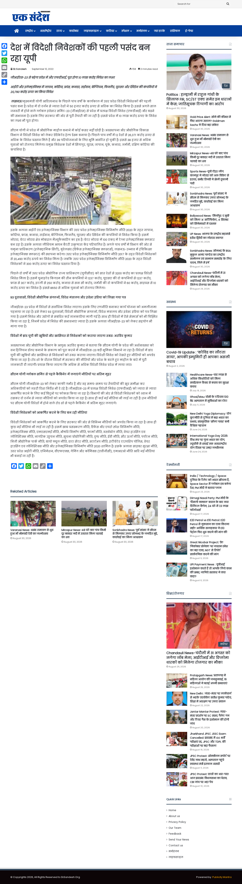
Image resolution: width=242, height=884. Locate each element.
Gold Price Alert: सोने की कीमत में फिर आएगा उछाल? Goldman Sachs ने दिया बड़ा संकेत (210, 121)
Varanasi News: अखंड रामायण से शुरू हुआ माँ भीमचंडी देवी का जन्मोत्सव (32, 531)
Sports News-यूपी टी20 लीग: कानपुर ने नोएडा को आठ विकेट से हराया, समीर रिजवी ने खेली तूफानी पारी (209, 177)
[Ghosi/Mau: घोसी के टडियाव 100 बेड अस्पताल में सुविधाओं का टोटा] (176, 402)
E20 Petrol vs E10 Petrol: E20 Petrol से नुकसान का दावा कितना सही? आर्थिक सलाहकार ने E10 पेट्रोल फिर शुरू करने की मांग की (209, 526)
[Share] (4, 82)
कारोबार (73, 31)
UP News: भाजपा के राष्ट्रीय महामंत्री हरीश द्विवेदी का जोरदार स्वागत (210, 236)
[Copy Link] (4, 74)
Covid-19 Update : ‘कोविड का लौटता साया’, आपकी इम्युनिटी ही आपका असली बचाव (198, 357)
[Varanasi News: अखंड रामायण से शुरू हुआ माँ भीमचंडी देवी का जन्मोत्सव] (33, 513)
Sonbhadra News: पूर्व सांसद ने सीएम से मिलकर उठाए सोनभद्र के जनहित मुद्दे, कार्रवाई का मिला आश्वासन (135, 533)
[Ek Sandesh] (30, 16)
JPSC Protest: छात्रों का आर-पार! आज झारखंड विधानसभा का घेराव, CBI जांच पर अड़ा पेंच (209, 778)
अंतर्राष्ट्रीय (45, 31)
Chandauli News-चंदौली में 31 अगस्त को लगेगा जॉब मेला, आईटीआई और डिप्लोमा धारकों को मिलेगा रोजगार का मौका (209, 279)
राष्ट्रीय (29, 31)
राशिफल (175, 31)
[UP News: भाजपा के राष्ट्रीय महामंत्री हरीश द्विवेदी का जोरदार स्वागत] (176, 239)
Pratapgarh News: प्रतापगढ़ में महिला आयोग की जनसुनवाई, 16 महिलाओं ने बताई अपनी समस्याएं (208, 679)
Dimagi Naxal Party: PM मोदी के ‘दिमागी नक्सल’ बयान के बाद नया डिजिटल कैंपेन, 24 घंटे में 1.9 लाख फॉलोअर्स (209, 504)
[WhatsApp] (4, 60)
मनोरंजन (142, 31)
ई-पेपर (189, 31)
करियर (110, 31)
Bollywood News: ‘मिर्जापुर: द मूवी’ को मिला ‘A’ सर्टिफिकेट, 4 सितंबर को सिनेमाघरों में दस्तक (210, 220)
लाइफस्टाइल (91, 31)
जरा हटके (159, 31)
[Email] (4, 67)
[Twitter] (4, 53)
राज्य (59, 31)
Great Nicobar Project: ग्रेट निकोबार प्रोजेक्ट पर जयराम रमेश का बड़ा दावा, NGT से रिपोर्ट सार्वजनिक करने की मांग (209, 548)
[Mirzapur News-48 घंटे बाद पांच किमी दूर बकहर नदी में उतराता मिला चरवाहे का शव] (84, 513)
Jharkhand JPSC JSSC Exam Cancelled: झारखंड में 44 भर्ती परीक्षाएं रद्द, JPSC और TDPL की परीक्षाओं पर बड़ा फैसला (208, 740)
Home (172, 810)
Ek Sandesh (20, 69)
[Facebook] (4, 46)
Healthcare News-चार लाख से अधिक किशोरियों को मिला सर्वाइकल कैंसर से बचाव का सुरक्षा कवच (209, 380)
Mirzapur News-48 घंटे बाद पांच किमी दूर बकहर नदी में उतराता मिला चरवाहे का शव (83, 533)
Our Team (175, 828)
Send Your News (179, 839)
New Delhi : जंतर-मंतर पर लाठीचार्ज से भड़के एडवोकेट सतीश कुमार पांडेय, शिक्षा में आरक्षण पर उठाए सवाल (211, 697)
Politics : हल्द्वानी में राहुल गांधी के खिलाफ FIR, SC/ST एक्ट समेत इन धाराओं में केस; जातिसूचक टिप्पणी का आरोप (198, 99)
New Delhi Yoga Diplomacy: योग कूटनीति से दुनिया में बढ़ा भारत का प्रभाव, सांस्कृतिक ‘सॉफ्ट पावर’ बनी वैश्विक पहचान (210, 419)
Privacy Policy (177, 822)
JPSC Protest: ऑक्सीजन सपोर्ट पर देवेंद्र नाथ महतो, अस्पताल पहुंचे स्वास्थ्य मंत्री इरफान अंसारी (210, 760)
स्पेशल (125, 31)
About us (174, 816)
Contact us (176, 845)
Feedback (175, 834)
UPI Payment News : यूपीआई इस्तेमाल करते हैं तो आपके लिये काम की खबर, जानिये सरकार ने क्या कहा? (211, 570)
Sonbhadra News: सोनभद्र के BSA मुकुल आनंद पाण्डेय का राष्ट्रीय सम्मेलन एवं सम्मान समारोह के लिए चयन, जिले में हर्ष (211, 257)
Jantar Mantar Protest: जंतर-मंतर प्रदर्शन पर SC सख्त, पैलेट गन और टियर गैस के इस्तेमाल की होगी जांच (209, 717)
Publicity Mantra (222, 877)
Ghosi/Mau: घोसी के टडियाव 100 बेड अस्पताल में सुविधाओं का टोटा (209, 399)
